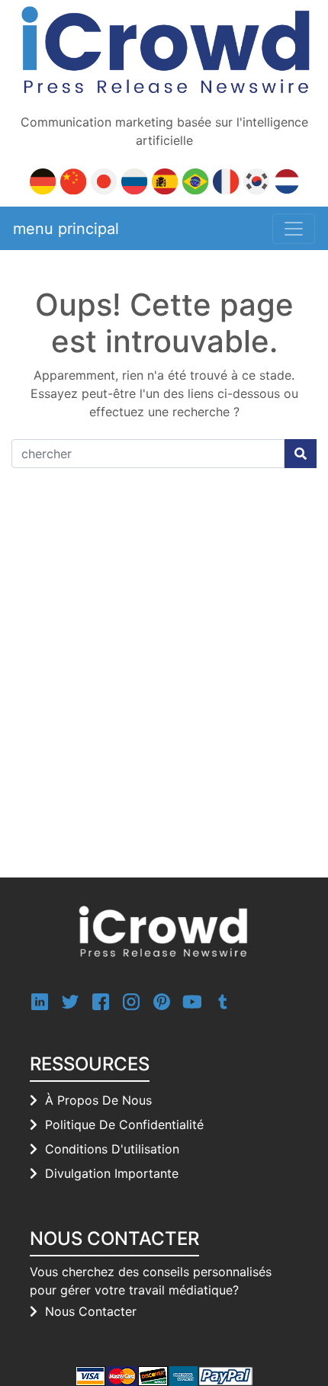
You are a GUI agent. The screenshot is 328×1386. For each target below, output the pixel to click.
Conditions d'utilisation (112, 1149)
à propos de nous (98, 1100)
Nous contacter (91, 1311)
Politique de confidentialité (124, 1124)
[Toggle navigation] (293, 228)
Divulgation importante (111, 1173)
